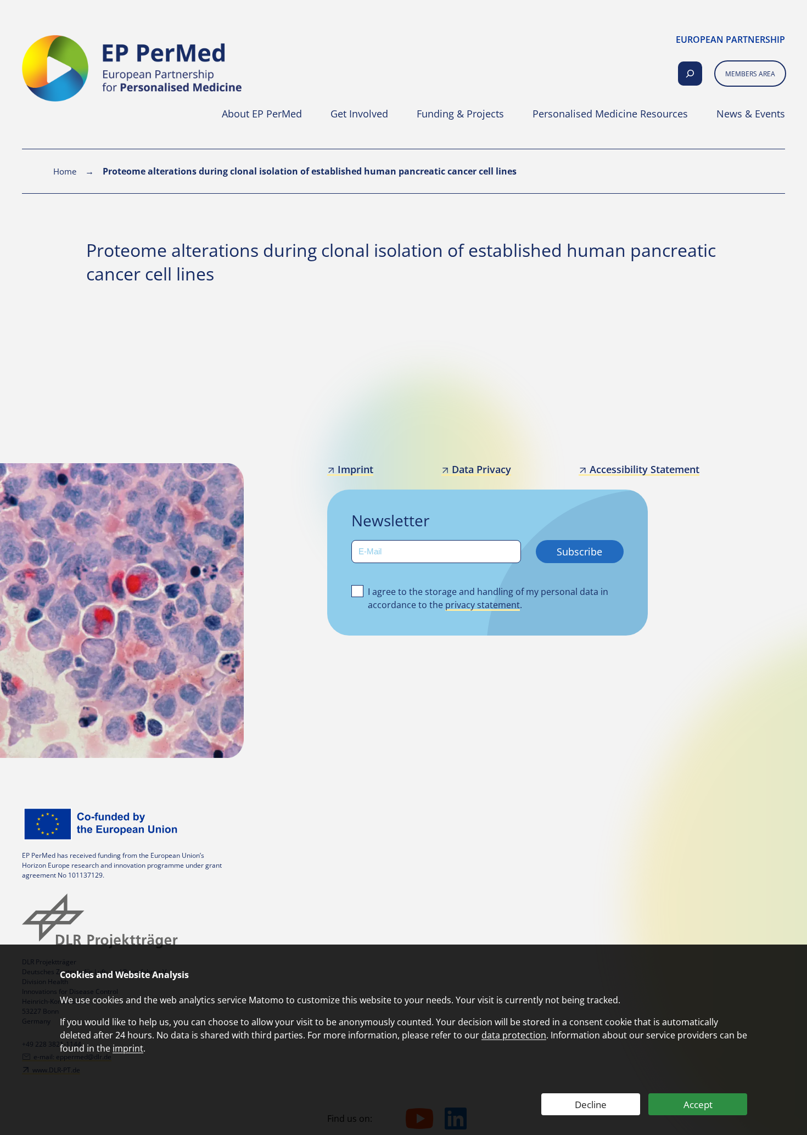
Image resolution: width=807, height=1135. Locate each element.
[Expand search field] (690, 73)
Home (64, 171)
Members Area (750, 73)
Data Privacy (481, 469)
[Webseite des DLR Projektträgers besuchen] (102, 921)
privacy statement (482, 605)
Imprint (355, 469)
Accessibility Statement (644, 469)
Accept (698, 1104)
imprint (128, 1048)
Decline (591, 1104)
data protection (513, 1035)
